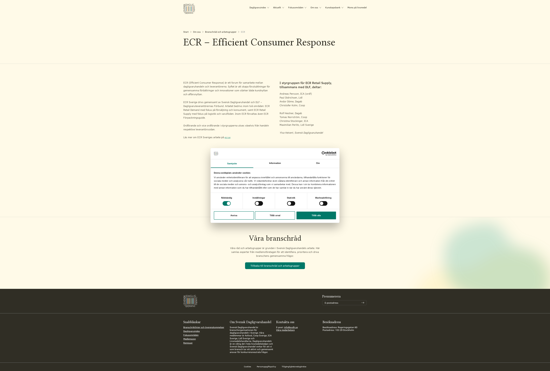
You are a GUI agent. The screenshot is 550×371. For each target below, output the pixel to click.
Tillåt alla (316, 215)
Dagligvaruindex (258, 7)
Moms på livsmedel (357, 7)
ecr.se (227, 137)
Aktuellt (277, 7)
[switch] (259, 203)
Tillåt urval (275, 215)
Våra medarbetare (285, 329)
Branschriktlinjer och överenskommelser (203, 327)
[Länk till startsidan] (189, 8)
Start (186, 31)
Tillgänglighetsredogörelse (294, 366)
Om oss (314, 7)
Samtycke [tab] (232, 163)
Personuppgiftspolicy (266, 366)
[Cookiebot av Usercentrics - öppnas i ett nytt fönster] (323, 153)
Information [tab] (275, 163)
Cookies (247, 366)
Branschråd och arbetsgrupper (220, 31)
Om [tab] (318, 163)
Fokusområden (295, 7)
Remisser (188, 342)
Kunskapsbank (332, 7)
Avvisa (233, 215)
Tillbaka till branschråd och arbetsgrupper (275, 265)
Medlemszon (189, 338)
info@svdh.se (291, 327)
